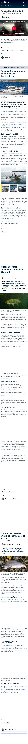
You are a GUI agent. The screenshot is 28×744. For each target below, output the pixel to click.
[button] (25, 176)
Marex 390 (15, 136)
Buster (19, 122)
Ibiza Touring (8, 201)
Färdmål (7, 6)
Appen (17, 6)
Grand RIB (21, 124)
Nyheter (22, 6)
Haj (7, 50)
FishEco (3, 601)
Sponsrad (4, 231)
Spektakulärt (13, 50)
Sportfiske (21, 50)
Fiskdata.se (21, 587)
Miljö (8, 722)
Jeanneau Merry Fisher (10, 124)
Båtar (2, 6)
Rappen (23, 689)
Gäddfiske (9, 491)
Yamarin (24, 122)
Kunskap (12, 6)
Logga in (24, 2)
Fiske (3, 50)
